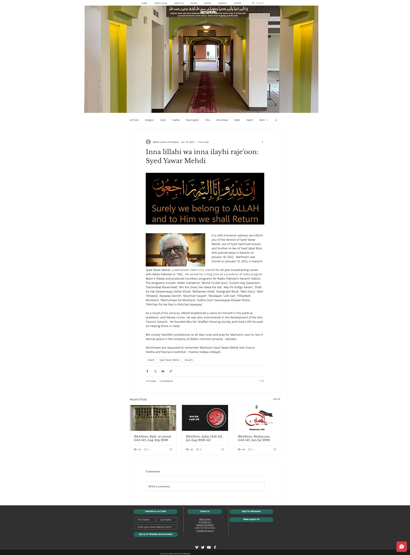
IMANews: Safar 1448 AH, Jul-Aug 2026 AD (204, 438)
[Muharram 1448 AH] (257, 418)
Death (249, 119)
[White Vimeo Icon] (196, 547)
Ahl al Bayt (222, 119)
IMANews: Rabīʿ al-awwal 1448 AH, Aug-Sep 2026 (152, 438)
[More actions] (262, 142)
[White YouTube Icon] (209, 547)
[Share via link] (170, 371)
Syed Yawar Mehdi (169, 359)
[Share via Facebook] (147, 371)
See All (276, 398)
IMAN (237, 119)
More (262, 119)
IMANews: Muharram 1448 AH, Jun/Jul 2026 (254, 438)
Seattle (176, 119)
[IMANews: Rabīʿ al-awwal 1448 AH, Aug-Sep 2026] (153, 418)
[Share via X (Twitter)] (155, 371)
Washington (192, 119)
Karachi (189, 359)
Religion (149, 119)
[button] (276, 120)
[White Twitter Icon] (203, 547)
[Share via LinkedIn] (162, 371)
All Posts (134, 119)
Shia (207, 119)
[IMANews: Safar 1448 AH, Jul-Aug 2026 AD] (205, 418)
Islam (163, 119)
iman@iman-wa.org (205, 530)
